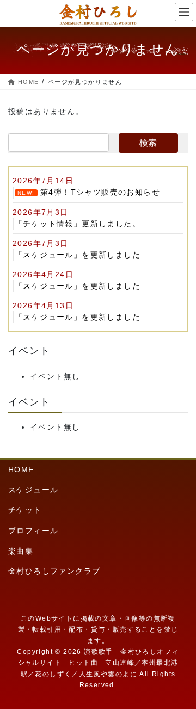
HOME (21, 469)
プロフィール (33, 530)
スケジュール (33, 489)
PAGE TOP (179, 678)
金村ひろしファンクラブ (54, 571)
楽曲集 (20, 550)
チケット (25, 510)
